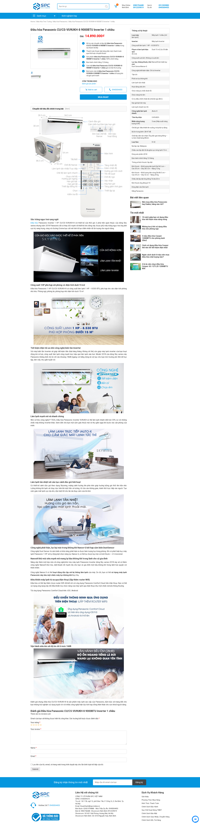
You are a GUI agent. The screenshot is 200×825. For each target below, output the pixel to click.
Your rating (35, 722)
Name (34, 748)
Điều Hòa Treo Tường (44, 21)
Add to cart (92, 90)
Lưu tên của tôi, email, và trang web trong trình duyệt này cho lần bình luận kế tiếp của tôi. (68, 764)
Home (33, 21)
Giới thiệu (145, 797)
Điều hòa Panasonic (60, 21)
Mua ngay (103, 97)
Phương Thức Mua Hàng (151, 800)
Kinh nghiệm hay (69, 16)
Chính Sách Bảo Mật (149, 813)
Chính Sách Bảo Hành (150, 807)
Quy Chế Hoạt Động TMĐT (152, 810)
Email (33, 756)
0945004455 (164, 7)
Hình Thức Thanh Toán (150, 803)
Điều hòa (34, 223)
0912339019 (138, 7)
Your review (36, 729)
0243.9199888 (88, 808)
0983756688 (138, 5)
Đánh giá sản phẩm (89, 84)
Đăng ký (139, 782)
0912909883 (164, 5)
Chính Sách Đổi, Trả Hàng (151, 820)
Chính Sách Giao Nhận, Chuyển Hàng (155, 817)
